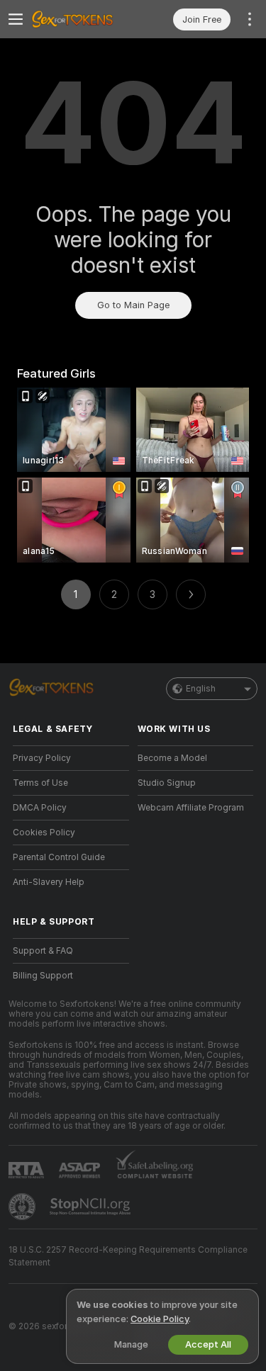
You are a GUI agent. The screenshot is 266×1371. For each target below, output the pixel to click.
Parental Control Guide (59, 857)
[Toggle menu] (15, 19)
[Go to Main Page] (82, 19)
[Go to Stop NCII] (91, 1206)
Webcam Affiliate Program (191, 808)
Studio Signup (167, 783)
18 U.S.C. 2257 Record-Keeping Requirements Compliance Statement (128, 1256)
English (201, 689)
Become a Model (172, 758)
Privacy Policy (42, 758)
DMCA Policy (40, 808)
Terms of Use (40, 783)
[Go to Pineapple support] (23, 1206)
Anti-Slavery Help (48, 882)
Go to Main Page (133, 305)
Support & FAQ (43, 951)
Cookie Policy (160, 1319)
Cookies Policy (44, 832)
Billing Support (43, 976)
